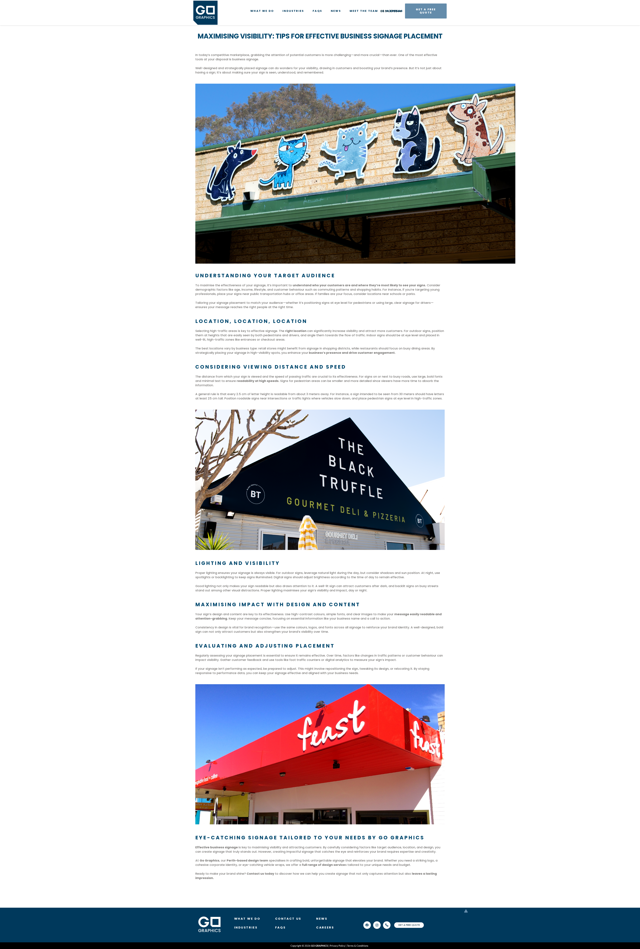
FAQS (280, 927)
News (321, 919)
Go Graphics (209, 860)
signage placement (231, 303)
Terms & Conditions (357, 945)
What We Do (247, 919)
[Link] (205, 13)
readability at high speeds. (258, 381)
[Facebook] (367, 925)
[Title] (386, 925)
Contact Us (288, 919)
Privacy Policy (337, 945)
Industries (246, 927)
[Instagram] (377, 925)
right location (295, 331)
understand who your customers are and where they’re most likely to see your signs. (359, 285)
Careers (325, 927)
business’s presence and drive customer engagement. (352, 353)
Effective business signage (216, 847)
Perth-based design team (247, 860)
